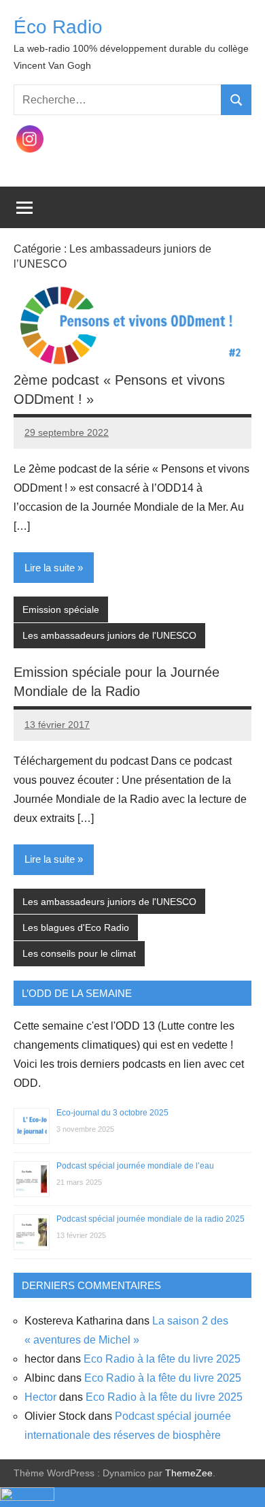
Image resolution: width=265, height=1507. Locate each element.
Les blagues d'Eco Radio (75, 927)
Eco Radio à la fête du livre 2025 (162, 1359)
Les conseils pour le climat (79, 953)
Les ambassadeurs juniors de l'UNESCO (109, 635)
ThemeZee (189, 1473)
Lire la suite (49, 567)
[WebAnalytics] (27, 1497)
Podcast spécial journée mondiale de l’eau (135, 1166)
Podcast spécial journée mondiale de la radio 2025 (150, 1219)
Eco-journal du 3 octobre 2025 (112, 1112)
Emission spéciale (60, 609)
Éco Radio (58, 26)
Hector (40, 1397)
